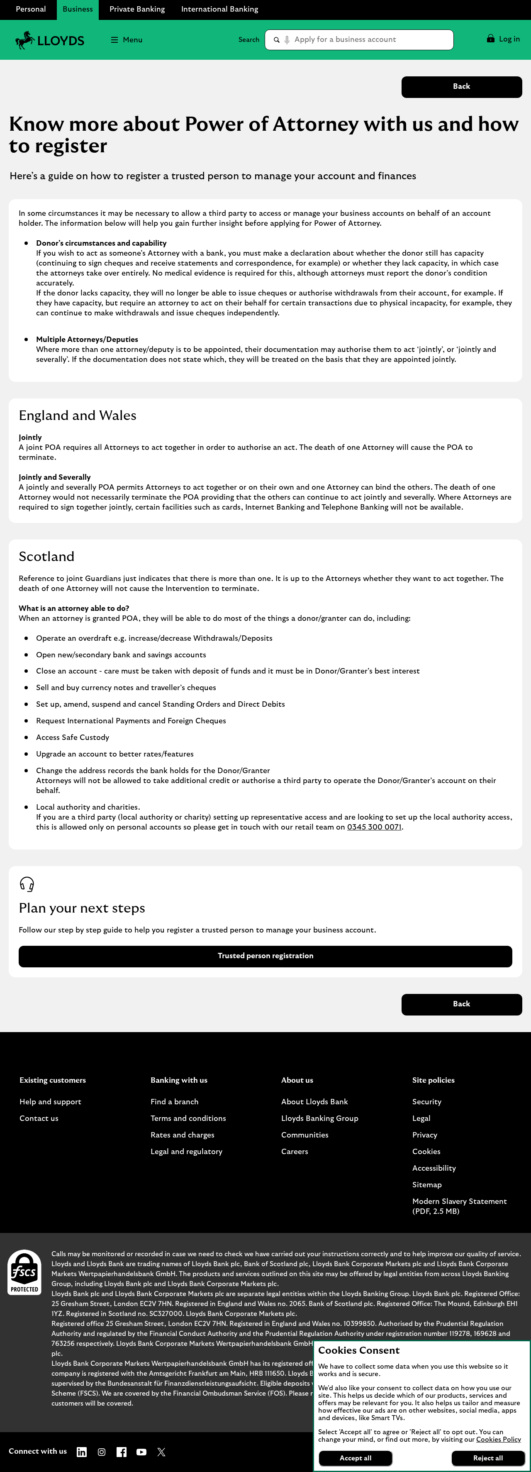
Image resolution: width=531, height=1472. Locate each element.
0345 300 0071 (374, 827)
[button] (503, 40)
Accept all (356, 1458)
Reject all (488, 1458)
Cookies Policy (498, 1439)
